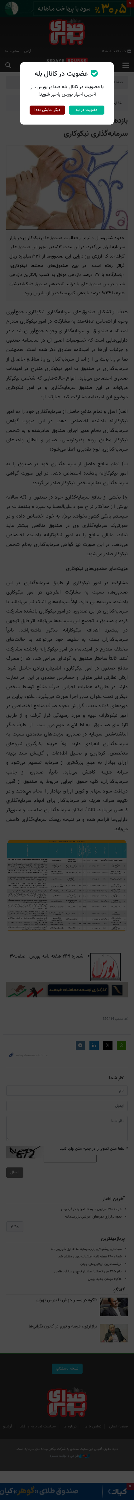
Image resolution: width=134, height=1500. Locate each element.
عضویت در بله (86, 110)
